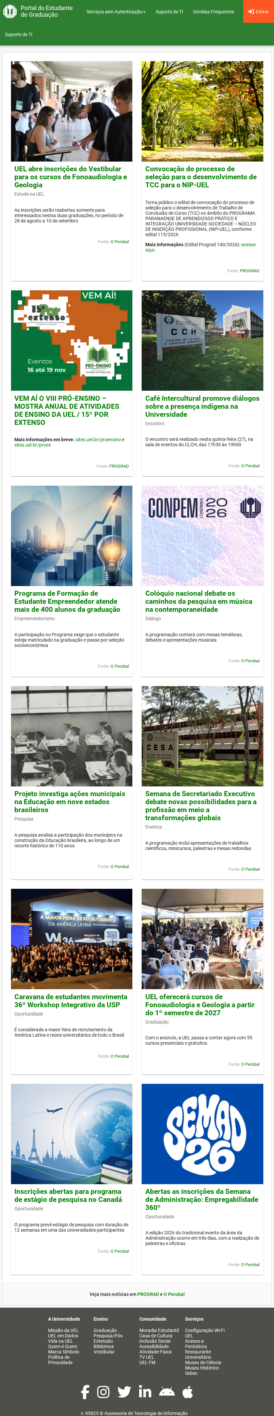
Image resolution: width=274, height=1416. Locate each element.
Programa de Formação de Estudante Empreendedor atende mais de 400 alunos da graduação (67, 601)
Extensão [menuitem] (103, 1341)
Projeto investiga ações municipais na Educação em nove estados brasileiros (69, 802)
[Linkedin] (145, 1395)
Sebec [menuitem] (191, 1373)
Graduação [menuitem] (105, 1330)
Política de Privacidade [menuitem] (60, 1359)
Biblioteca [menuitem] (104, 1346)
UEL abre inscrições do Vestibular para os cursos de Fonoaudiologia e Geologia (70, 177)
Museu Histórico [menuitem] (202, 1368)
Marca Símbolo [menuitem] (63, 1351)
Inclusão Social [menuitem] (154, 1341)
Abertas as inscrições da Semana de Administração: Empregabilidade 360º (201, 1200)
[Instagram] (104, 1395)
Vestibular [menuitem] (104, 1351)
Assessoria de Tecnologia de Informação (146, 1413)
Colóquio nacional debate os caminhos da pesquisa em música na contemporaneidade (198, 601)
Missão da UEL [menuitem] (63, 1330)
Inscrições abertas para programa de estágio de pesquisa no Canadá (68, 1196)
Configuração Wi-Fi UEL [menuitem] (205, 1333)
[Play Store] (167, 1395)
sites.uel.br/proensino (98, 439)
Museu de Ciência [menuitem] (203, 1362)
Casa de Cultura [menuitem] (155, 1335)
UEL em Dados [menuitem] (63, 1335)
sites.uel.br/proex (32, 445)
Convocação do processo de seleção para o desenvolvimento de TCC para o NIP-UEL (201, 177)
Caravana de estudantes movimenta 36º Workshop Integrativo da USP (70, 1001)
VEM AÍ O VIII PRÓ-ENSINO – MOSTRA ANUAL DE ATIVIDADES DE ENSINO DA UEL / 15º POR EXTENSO (66, 410)
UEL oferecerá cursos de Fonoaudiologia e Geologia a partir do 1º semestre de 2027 (200, 1005)
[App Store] (187, 1395)
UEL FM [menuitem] (147, 1362)
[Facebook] (86, 1395)
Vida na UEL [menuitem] (60, 1341)
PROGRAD (250, 270)
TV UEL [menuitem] (146, 1357)
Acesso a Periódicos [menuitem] (196, 1343)
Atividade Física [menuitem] (155, 1351)
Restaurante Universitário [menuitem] (198, 1354)
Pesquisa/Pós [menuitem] (108, 1335)
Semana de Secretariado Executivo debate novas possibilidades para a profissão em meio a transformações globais (201, 806)
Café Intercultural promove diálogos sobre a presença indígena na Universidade (202, 406)
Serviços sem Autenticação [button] (114, 11)
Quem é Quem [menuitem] (62, 1346)
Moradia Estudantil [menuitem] (159, 1330)
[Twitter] (124, 1395)
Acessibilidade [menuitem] (154, 1346)
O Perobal (120, 241)
